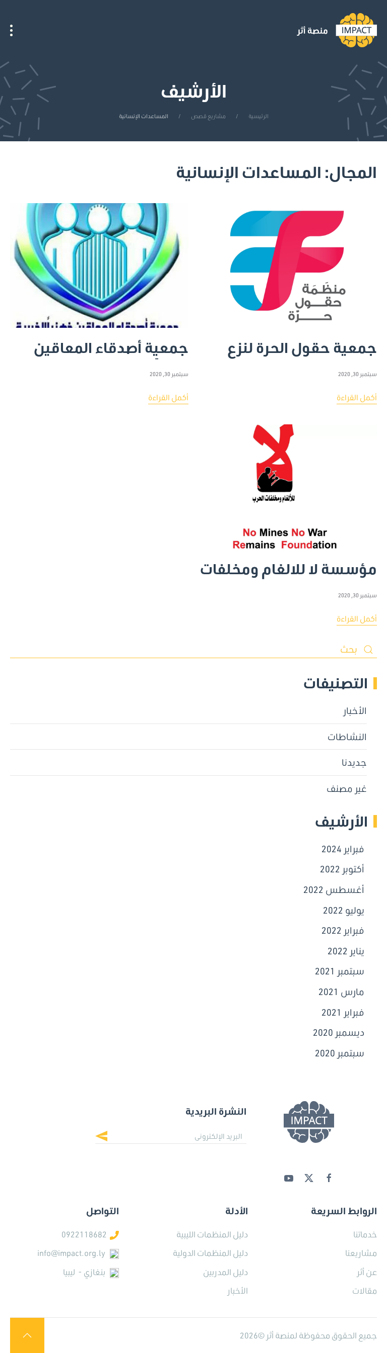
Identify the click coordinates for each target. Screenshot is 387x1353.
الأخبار (355, 710)
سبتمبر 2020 (339, 1053)
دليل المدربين (225, 1272)
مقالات (364, 1290)
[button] (11, 30)
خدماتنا (365, 1234)
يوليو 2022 (343, 910)
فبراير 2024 (342, 849)
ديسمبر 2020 (338, 1032)
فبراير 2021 (342, 1012)
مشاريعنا (361, 1252)
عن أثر (367, 1272)
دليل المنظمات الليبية (212, 1234)
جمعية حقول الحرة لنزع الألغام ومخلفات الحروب (301, 343)
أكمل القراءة (357, 397)
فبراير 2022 (342, 930)
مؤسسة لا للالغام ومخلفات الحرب (288, 565)
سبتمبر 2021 (339, 971)
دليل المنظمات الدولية (210, 1252)
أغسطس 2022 (333, 889)
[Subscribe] (109, 1137)
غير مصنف (347, 788)
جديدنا (354, 762)
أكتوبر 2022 (342, 869)
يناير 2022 (346, 951)
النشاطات (347, 737)
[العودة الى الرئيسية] (337, 30)
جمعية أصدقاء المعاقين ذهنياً (111, 343)
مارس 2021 (341, 991)
